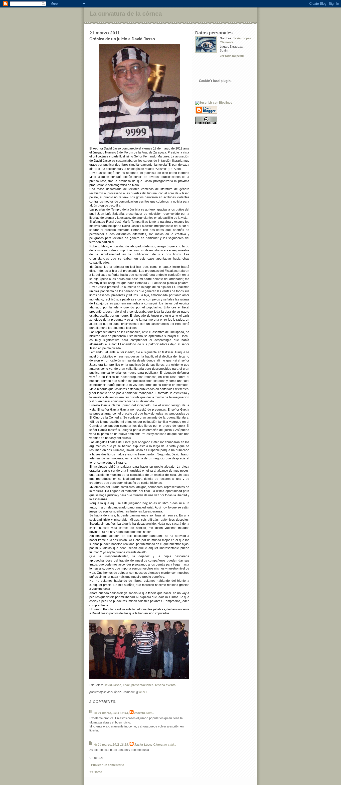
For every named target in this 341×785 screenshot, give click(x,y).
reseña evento (165, 685)
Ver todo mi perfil (232, 56)
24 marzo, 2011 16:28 (113, 744)
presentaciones (142, 685)
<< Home (95, 772)
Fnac (126, 685)
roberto (139, 712)
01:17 (143, 692)
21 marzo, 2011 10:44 (113, 712)
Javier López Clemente (150, 744)
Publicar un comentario (107, 765)
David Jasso (112, 685)
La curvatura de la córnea (125, 13)
